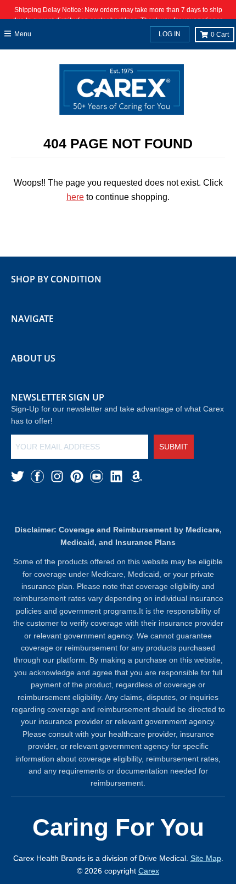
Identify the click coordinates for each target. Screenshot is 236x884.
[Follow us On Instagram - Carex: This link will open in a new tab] (57, 476)
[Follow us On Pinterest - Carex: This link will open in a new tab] (76, 476)
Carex (148, 870)
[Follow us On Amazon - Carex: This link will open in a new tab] (136, 476)
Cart (220, 34)
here (75, 197)
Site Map (205, 858)
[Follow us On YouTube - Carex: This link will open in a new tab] (96, 476)
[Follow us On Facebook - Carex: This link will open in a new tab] (37, 476)
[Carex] (121, 91)
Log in (170, 34)
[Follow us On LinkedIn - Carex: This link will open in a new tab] (116, 476)
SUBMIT (173, 446)
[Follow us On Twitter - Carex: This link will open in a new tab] (17, 476)
